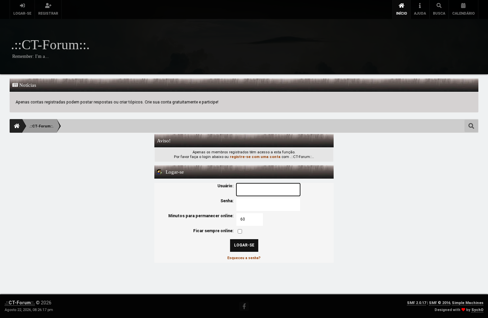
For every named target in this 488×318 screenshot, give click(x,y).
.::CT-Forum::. (20, 302)
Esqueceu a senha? (244, 258)
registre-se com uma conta (255, 157)
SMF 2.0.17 (416, 303)
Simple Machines (467, 303)
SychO (477, 310)
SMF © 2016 (439, 303)
